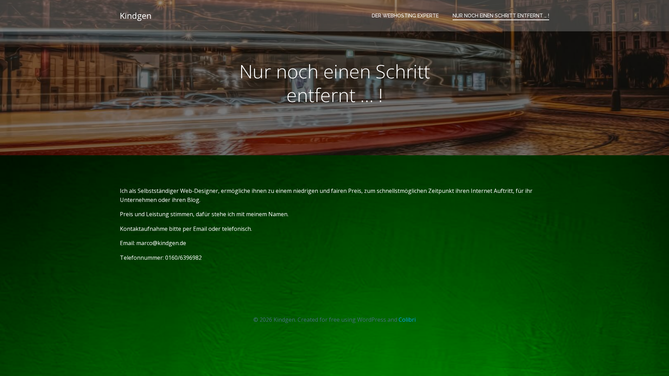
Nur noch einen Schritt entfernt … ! (501, 15)
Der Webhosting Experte (405, 15)
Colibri (407, 319)
